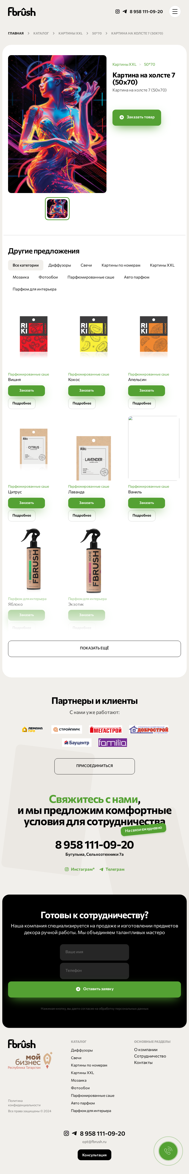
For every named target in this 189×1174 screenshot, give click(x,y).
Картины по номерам (121, 264)
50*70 (97, 33)
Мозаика (21, 276)
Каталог (41, 33)
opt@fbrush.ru (94, 1141)
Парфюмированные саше (91, 276)
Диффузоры (59, 264)
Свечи (86, 264)
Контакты (143, 1062)
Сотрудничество (150, 1055)
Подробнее (21, 403)
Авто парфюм (136, 276)
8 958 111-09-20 (146, 11)
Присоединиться (94, 765)
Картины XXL (71, 33)
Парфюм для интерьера (34, 288)
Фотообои (48, 276)
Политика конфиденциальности (24, 1103)
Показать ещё (94, 648)
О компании (145, 1049)
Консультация (94, 1154)
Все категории (26, 264)
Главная (16, 33)
